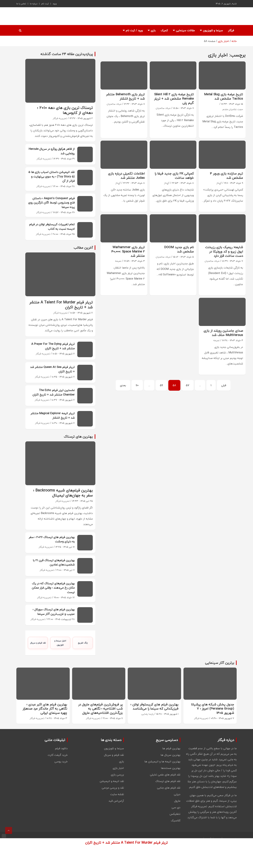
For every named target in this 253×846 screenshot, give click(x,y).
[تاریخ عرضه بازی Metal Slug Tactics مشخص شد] (222, 75)
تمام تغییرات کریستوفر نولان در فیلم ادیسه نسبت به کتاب (52, 226)
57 (187, 385)
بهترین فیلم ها (171, 748)
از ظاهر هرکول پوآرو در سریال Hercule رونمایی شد (52, 151)
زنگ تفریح (83, 643)
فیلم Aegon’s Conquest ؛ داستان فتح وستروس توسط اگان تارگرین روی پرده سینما (51, 202)
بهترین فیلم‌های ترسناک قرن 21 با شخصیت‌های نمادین (54, 562)
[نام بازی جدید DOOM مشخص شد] (173, 228)
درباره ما (33, 4)
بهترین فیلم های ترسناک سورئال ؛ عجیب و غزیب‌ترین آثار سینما (54, 611)
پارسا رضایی (147, 714)
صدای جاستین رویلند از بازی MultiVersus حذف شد (223, 333)
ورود (55, 4)
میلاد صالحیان (163, 108)
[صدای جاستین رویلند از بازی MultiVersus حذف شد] (222, 312)
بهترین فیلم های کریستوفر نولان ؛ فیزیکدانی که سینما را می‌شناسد (154, 706)
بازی (153, 30)
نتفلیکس (175, 813)
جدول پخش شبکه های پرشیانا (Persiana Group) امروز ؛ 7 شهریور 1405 (212, 709)
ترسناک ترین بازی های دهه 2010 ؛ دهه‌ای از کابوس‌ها (65, 110)
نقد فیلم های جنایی (168, 787)
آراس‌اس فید (116, 800)
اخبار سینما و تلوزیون (60, 643)
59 (161, 385)
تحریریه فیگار (60, 118)
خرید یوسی (61, 761)
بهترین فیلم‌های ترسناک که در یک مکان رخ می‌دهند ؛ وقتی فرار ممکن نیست (53, 588)
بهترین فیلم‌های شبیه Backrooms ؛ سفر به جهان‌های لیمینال (63, 492)
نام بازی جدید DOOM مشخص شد (179, 249)
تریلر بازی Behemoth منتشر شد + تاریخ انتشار (125, 96)
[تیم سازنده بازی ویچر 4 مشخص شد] (222, 154)
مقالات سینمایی (185, 30)
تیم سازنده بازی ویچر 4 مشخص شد (226, 175)
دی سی (176, 807)
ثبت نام (45, 4)
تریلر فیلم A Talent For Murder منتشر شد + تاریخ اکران (61, 304)
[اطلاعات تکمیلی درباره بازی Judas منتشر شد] (123, 154)
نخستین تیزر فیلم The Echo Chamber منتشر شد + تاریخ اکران (54, 392)
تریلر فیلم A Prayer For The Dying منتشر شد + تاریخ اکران (53, 346)
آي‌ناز (219, 183)
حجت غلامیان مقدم (233, 109)
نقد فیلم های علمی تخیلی (165, 774)
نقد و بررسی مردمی (113, 787)
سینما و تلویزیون (213, 30)
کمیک (164, 30)
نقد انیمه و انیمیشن (112, 781)
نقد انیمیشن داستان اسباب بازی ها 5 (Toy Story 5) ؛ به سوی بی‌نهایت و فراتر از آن (51, 176)
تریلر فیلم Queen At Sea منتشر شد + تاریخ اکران (52, 369)
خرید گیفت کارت (58, 754)
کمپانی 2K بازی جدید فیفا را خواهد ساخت (174, 175)
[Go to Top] (8, 830)
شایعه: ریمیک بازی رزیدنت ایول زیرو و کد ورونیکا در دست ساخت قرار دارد (224, 251)
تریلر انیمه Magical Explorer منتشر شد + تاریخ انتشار (53, 415)
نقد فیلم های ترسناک (167, 781)
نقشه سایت (117, 794)
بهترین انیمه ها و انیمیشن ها (162, 761)
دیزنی (177, 794)
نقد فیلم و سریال (38, 643)
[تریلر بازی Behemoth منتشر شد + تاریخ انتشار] (123, 75)
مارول (177, 800)
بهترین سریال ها (170, 754)
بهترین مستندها (170, 768)
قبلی (223, 385)
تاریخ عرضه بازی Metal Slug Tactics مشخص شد (223, 96)
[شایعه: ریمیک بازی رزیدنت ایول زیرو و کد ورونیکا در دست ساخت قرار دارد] (222, 228)
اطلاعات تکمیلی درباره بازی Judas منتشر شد (126, 175)
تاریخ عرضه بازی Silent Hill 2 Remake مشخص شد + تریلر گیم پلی (174, 98)
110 (137, 385)
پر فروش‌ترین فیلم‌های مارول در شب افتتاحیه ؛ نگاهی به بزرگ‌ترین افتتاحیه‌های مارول (100, 709)
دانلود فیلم (61, 748)
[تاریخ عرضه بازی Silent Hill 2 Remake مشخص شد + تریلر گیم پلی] (173, 75)
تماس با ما (21, 4)
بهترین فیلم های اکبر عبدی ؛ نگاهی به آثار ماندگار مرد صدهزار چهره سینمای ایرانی (45, 709)
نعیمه (118, 261)
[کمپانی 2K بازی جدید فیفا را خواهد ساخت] (173, 154)
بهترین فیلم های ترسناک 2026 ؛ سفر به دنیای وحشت (52, 539)
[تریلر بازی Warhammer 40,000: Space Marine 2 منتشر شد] (123, 228)
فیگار (231, 30)
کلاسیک (175, 820)
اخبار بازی (118, 768)
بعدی (123, 385)
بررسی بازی (117, 774)
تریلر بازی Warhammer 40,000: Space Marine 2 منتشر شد (128, 251)
